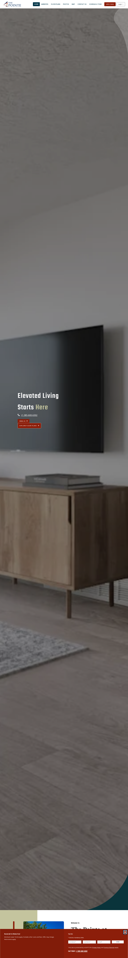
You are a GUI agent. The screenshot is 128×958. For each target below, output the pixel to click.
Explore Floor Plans (28, 425)
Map (73, 4)
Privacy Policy (96, 947)
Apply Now (110, 4)
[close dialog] (125, 932)
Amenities (44, 4)
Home (36, 4)
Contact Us (82, 4)
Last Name (87, 942)
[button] (120, 4)
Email (100, 942)
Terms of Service (109, 947)
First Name (72, 942)
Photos (66, 4)
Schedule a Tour (95, 4)
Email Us (23, 421)
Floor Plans (55, 4)
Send (117, 942)
